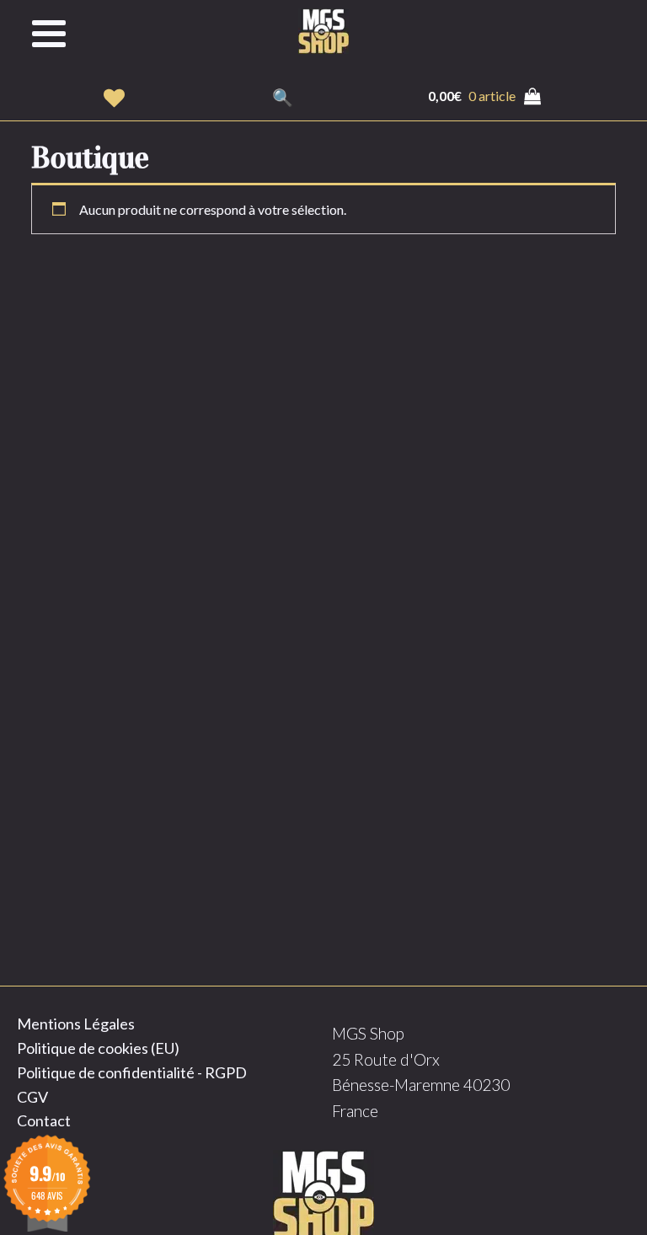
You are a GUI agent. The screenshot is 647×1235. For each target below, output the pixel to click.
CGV (32, 1097)
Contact (44, 1120)
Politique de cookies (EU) (98, 1048)
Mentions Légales (76, 1023)
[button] (114, 98)
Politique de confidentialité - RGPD (132, 1072)
